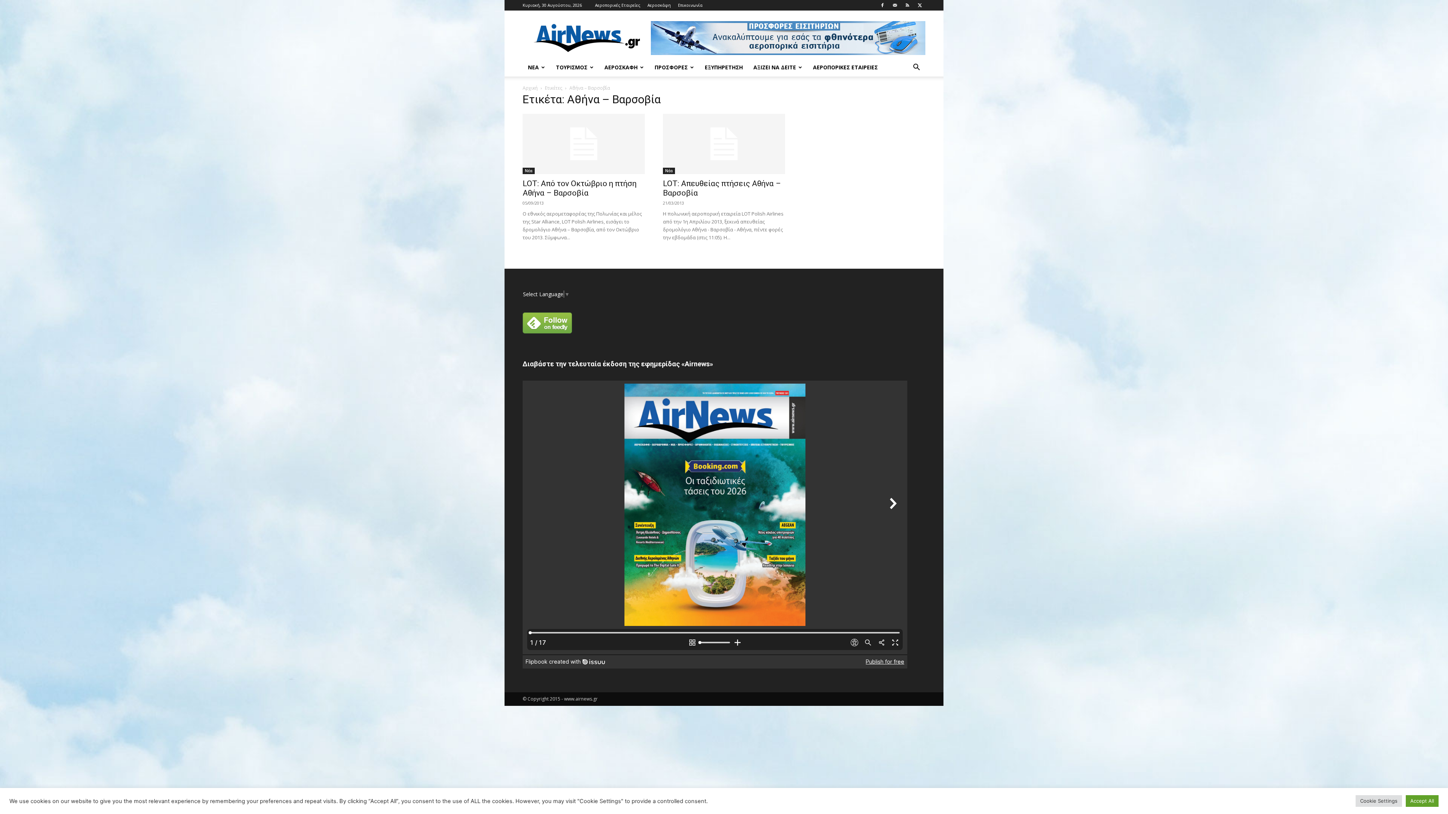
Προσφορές (671, 67)
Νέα (533, 67)
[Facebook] (882, 5)
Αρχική (530, 88)
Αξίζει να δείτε (774, 67)
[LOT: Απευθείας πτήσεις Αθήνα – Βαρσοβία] (724, 144)
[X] (919, 5)
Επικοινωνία (690, 5)
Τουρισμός (571, 67)
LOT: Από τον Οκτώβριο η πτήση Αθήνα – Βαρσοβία (580, 188)
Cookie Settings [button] (1378, 801)
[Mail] (894, 5)
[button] (916, 68)
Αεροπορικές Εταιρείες (617, 5)
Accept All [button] (1422, 801)
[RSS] (907, 5)
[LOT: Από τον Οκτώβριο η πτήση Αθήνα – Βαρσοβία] (584, 144)
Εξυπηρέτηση (724, 67)
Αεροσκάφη (659, 5)
